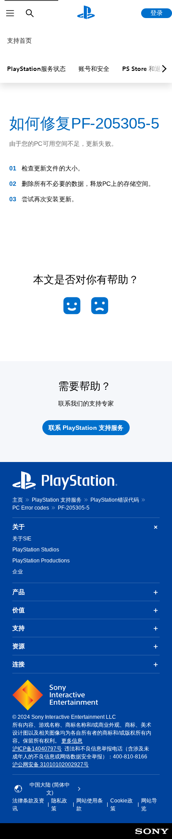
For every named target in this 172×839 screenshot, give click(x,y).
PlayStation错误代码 (114, 500)
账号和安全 (94, 69)
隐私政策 (59, 805)
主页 (17, 500)
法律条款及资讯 (28, 805)
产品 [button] (18, 591)
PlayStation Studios (35, 550)
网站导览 (149, 805)
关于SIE (21, 539)
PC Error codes (30, 508)
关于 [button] (18, 526)
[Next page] (162, 69)
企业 (17, 572)
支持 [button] (18, 628)
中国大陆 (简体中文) (50, 789)
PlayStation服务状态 (36, 69)
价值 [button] (18, 610)
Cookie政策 (121, 805)
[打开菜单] (10, 13)
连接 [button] (18, 664)
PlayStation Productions (41, 561)
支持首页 (19, 40)
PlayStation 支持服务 (57, 500)
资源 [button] (18, 646)
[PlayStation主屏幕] (86, 13)
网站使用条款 (89, 805)
